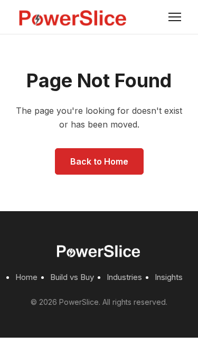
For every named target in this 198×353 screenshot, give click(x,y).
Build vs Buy (72, 277)
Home (26, 277)
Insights (169, 277)
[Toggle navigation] (174, 17)
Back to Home (99, 161)
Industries (124, 277)
